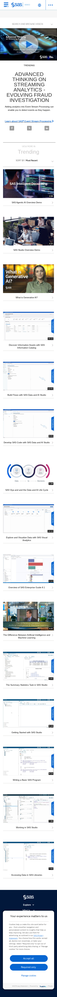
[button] (29, 23)
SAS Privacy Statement (20, 986)
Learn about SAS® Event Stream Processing (28, 121)
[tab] (28, 23)
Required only (28, 967)
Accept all (28, 958)
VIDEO (27, 5)
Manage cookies (28, 975)
